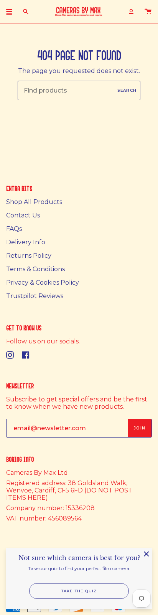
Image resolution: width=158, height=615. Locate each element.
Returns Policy (28, 255)
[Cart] (148, 11)
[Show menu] (12, 11)
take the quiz (79, 590)
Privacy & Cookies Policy (42, 282)
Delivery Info (25, 242)
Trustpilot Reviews (34, 296)
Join (139, 428)
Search (127, 90)
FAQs (14, 228)
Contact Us (23, 215)
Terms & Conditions (35, 269)
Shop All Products (34, 202)
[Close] (146, 554)
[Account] (131, 11)
